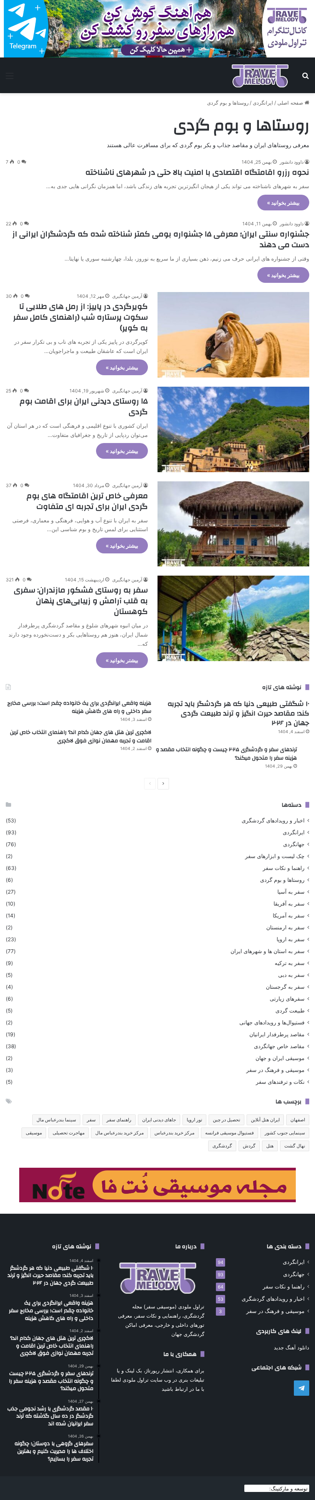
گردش (249, 1146)
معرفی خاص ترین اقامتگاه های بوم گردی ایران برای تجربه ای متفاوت (87, 501)
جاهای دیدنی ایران (159, 1120)
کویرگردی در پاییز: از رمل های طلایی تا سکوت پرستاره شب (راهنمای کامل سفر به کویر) (80, 317)
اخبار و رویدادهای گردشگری (273, 820)
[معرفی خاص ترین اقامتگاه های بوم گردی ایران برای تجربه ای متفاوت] (233, 524)
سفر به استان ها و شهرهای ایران (267, 951)
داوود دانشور (291, 162)
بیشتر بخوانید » (283, 202)
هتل (270, 1146)
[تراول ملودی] (260, 75)
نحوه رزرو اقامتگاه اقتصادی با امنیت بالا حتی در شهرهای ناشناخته (197, 172)
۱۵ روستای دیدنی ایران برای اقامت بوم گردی (84, 406)
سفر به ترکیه (290, 963)
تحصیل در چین (226, 1120)
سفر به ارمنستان (285, 927)
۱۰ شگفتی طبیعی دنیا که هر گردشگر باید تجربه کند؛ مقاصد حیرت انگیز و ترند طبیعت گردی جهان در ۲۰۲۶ (238, 713)
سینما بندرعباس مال (56, 1120)
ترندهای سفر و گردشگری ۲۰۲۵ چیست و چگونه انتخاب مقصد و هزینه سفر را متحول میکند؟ (226, 754)
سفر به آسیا (291, 892)
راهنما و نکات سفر (284, 868)
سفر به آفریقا (289, 904)
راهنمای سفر (118, 1120)
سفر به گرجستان (285, 987)
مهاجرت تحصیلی (69, 1133)
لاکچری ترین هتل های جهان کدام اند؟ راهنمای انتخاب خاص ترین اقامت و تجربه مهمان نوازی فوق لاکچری (80, 736)
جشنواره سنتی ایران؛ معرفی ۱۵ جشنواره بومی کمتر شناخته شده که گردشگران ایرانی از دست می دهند (160, 239)
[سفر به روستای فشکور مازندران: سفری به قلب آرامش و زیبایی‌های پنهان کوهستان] (233, 618)
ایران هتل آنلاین (265, 1120)
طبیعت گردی (290, 1011)
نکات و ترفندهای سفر (280, 1082)
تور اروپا (194, 1120)
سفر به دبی (291, 975)
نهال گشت (294, 1146)
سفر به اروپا (291, 939)
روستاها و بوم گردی (282, 880)
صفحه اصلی (291, 103)
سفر (91, 1120)
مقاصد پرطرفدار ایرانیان (277, 1034)
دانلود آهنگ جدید (291, 1347)
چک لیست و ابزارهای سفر (275, 856)
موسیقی (34, 1133)
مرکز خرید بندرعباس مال (119, 1133)
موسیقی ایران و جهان (280, 1058)
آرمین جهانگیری (127, 296)
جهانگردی (294, 844)
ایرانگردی (263, 103)
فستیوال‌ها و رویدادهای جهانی (272, 1022)
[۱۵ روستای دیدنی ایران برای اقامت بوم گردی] (233, 429)
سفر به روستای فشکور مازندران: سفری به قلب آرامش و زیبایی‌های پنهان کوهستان (81, 601)
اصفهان (297, 1120)
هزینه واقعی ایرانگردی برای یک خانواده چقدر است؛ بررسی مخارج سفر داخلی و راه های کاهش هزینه (79, 707)
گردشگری (222, 1146)
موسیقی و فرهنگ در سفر (275, 1070)
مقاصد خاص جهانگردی (279, 1046)
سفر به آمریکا (289, 915)
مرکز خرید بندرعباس (174, 1133)
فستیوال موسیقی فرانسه (229, 1133)
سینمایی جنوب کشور (285, 1133)
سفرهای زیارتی (287, 999)
